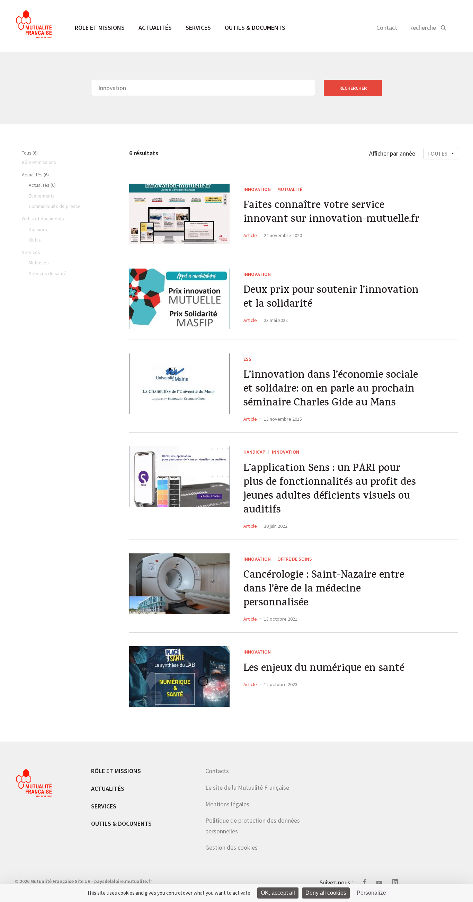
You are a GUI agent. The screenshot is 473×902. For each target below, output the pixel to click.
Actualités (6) (35, 175)
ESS (247, 359)
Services (198, 28)
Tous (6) (30, 153)
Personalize (371, 893)
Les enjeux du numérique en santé (323, 669)
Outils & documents (255, 28)
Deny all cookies (325, 893)
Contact (386, 28)
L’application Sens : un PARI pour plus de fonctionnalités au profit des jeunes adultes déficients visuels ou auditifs (329, 490)
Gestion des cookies (231, 847)
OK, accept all (278, 893)
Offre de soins (294, 559)
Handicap (254, 452)
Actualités (155, 28)
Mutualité (289, 189)
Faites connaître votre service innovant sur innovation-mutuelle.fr (331, 213)
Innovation (257, 189)
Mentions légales (227, 804)
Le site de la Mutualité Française (247, 787)
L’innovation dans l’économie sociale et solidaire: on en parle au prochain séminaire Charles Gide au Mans (330, 390)
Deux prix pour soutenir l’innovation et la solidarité (331, 298)
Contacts (217, 771)
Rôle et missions (100, 28)
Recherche (422, 28)
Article (250, 235)
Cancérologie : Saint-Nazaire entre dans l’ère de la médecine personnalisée (323, 590)
